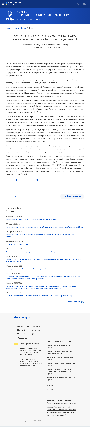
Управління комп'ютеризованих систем (61, 403)
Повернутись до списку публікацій (23, 196)
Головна (8, 28)
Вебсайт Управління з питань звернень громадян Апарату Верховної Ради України (60, 372)
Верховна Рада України (28, 19)
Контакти (50, 386)
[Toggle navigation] (3, 4)
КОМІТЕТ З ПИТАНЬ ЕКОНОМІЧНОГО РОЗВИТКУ (43, 14)
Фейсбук (23, 330)
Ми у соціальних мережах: (30, 326)
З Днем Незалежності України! (17, 244)
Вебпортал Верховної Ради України (59, 341)
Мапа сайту (50, 389)
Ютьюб (22, 334)
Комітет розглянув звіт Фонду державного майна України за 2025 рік (31, 219)
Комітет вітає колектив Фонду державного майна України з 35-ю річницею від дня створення (41, 252)
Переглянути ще (73, 302)
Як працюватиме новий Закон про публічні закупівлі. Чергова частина (31, 269)
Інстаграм (38, 334)
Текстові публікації (20, 28)
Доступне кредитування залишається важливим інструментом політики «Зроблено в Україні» (41, 296)
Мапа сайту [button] (21, 317)
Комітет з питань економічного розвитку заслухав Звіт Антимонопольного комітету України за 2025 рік (44, 227)
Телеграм (23, 338)
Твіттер (37, 330)
